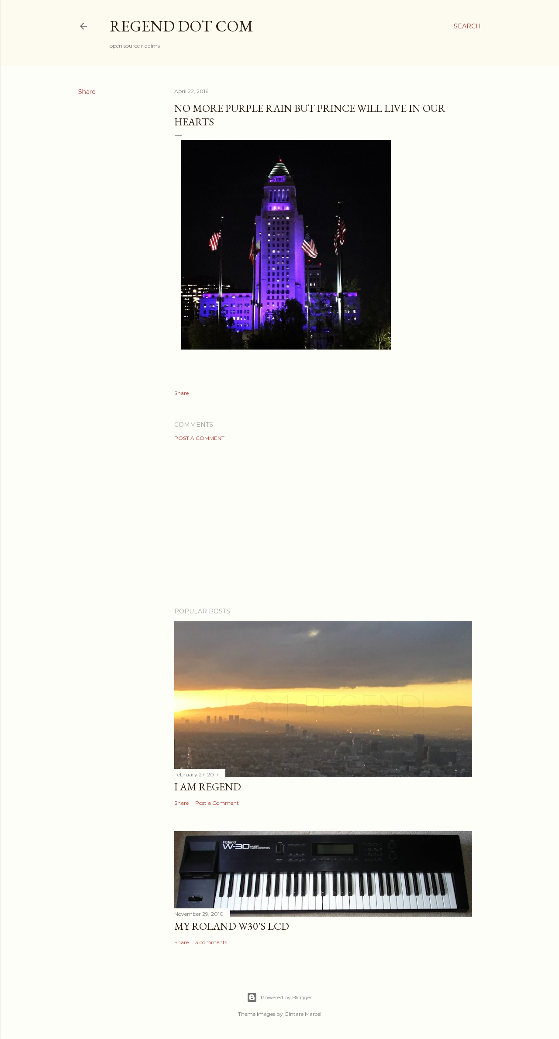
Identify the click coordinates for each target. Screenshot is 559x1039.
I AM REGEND (207, 786)
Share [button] (87, 92)
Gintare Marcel (302, 1014)
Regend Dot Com (181, 26)
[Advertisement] (323, 524)
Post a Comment (199, 438)
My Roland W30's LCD (231, 926)
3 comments (211, 942)
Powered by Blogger (286, 997)
